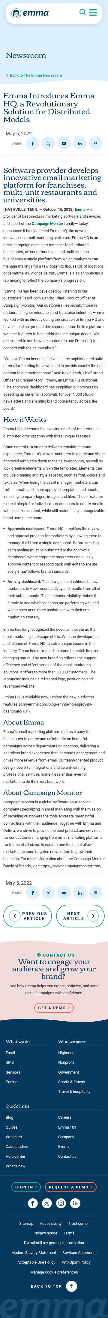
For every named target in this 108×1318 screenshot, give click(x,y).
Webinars (14, 1137)
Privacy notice (45, 1233)
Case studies (17, 1146)
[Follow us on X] (47, 1203)
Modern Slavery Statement (33, 1252)
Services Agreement (79, 1252)
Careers (64, 1117)
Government (68, 1072)
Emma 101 (67, 1127)
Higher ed (66, 1052)
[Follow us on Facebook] (33, 1203)
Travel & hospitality (74, 1091)
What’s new (16, 1166)
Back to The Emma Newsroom (36, 75)
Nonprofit (66, 1062)
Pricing (11, 1082)
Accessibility (51, 1223)
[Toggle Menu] (93, 13)
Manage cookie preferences (54, 1272)
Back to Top (46, 1286)
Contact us (67, 1156)
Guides (12, 1127)
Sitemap (26, 1223)
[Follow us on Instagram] (61, 1203)
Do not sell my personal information (54, 1242)
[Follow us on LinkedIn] (75, 1203)
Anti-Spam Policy (76, 1262)
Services (13, 1072)
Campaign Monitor (47, 223)
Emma (80, 209)
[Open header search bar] (83, 12)
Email (10, 1052)
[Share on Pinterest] (96, 143)
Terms (69, 1233)
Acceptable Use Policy (36, 1262)
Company (66, 1137)
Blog (9, 1117)
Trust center (78, 1223)
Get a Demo (52, 1008)
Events (64, 1146)
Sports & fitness (71, 1082)
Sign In (24, 1187)
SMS (10, 1062)
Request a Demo (69, 1187)
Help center (15, 1156)
